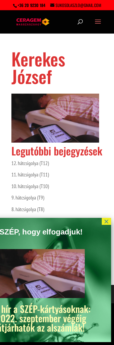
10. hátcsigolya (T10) (30, 186)
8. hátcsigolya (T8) (27, 209)
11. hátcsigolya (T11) (30, 174)
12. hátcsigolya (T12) (30, 163)
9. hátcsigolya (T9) (27, 197)
